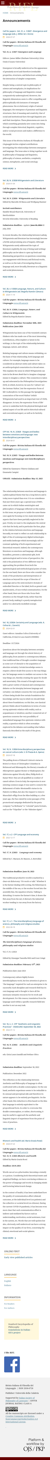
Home (5, 13)
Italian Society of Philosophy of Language (20, 1399)
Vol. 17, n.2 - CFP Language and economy (21, 834)
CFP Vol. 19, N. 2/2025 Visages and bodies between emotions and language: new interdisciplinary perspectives (21, 435)
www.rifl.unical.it (20, 45)
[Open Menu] (3, 3)
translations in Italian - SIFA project (19, 1331)
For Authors (9, 1308)
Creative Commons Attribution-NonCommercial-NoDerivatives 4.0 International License (22, 1419)
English (7, 1281)
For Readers (9, 1304)
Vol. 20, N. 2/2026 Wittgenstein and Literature (23, 180)
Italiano (7, 1285)
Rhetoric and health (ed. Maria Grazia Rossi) (22, 1141)
